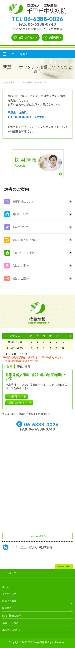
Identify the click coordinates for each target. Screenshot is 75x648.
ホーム (5, 587)
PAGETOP (64, 566)
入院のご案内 (20, 265)
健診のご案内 (20, 278)
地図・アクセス (10, 622)
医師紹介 (7, 608)
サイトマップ (9, 573)
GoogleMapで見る (37, 536)
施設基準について (11, 629)
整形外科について (23, 201)
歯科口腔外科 (17, 402)
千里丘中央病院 (36, 642)
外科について (20, 227)
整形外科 (14, 396)
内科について (20, 214)
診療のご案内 (9, 601)
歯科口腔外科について (25, 239)
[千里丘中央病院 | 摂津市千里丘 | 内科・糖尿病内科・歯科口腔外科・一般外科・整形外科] (37, 9)
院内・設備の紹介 (11, 615)
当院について (9, 594)
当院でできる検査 (23, 252)
